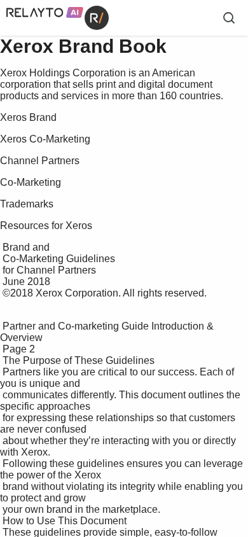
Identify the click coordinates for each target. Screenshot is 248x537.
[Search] (229, 18)
